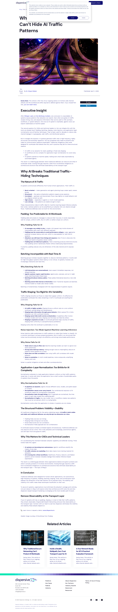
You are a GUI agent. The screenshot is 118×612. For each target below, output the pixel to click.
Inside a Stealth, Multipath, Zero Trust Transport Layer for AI (58, 551)
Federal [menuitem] (47, 585)
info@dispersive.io (20, 591)
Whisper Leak (28, 116)
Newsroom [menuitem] (68, 588)
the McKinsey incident (43, 116)
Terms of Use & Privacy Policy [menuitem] (92, 581)
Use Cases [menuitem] (48, 583)
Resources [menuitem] (68, 590)
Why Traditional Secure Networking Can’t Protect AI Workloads (32, 551)
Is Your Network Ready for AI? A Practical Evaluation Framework (84, 551)
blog (20, 9)
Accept (72, 17)
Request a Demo (95, 3)
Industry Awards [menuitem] (70, 585)
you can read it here (30, 104)
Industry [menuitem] (48, 588)
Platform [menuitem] (48, 581)
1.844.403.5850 (19, 589)
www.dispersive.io (48, 510)
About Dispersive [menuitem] (70, 581)
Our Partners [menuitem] (69, 583)
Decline (83, 17)
